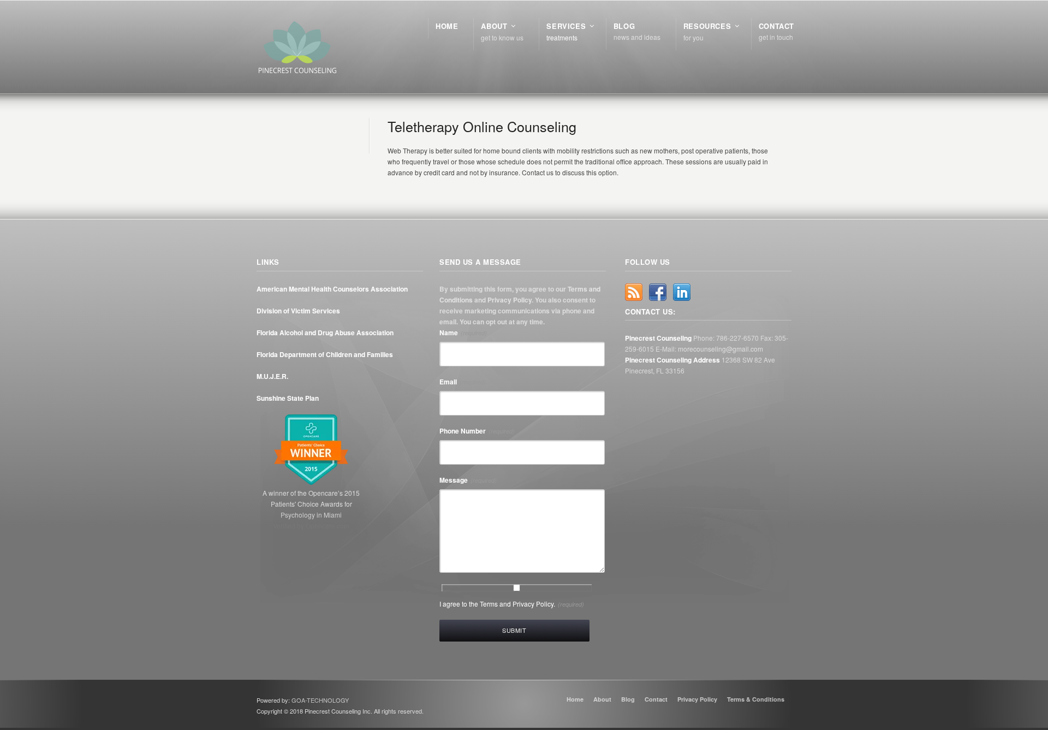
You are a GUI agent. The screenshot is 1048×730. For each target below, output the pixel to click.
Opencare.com (327, 525)
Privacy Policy (509, 300)
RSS (633, 292)
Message (468, 480)
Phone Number (477, 431)
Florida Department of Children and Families (325, 354)
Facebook (657, 292)
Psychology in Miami (311, 514)
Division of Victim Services (298, 311)
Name (463, 332)
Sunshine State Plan (288, 398)
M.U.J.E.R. (272, 376)
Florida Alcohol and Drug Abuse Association (325, 332)
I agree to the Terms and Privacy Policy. (511, 603)
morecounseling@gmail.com (720, 348)
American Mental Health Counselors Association (332, 289)
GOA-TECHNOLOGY (320, 700)
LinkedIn (681, 292)
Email (462, 382)
